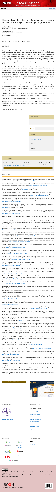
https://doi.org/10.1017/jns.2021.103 (10, 304)
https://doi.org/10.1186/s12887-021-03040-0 (39, 308)
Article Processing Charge (36, 419)
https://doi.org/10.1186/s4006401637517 (41, 348)
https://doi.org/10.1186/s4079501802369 (11, 201)
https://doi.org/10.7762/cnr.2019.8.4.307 (17, 253)
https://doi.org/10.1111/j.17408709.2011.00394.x (14, 283)
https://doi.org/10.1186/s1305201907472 (18, 339)
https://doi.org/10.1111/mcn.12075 (20, 223)
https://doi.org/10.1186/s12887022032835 (40, 195)
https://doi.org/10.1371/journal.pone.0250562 (12, 272)
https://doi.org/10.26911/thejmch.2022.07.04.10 (18, 41)
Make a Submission (14, 382)
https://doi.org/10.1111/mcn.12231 (9, 217)
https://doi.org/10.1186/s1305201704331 (36, 344)
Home (3, 15)
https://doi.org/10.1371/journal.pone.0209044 (12, 298)
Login (54, 8)
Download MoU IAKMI (7, 419)
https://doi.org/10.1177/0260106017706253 (40, 180)
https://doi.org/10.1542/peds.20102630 (11, 229)
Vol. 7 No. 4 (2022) (16, 15)
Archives (8, 15)
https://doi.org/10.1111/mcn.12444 (24, 287)
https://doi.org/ (25, 189)
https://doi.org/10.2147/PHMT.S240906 (11, 360)
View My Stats (33, 444)
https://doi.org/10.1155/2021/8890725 (38, 185)
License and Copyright (35, 416)
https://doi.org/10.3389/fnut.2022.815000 (20, 259)
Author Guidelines (34, 421)
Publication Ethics (34, 426)
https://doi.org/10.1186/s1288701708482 (26, 235)
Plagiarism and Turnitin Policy (37, 429)
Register (50, 8)
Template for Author (35, 424)
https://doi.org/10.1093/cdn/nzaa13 (39, 333)
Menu (4, 8)
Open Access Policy (34, 411)
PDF (33, 128)
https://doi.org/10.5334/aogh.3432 (14, 278)
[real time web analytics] (32, 441)
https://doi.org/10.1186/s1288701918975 (11, 265)
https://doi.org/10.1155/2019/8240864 (10, 354)
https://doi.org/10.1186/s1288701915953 (15, 247)
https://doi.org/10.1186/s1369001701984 (11, 213)
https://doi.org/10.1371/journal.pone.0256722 (19, 241)
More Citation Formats (11, 168)
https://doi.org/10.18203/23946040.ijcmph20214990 (14, 327)
